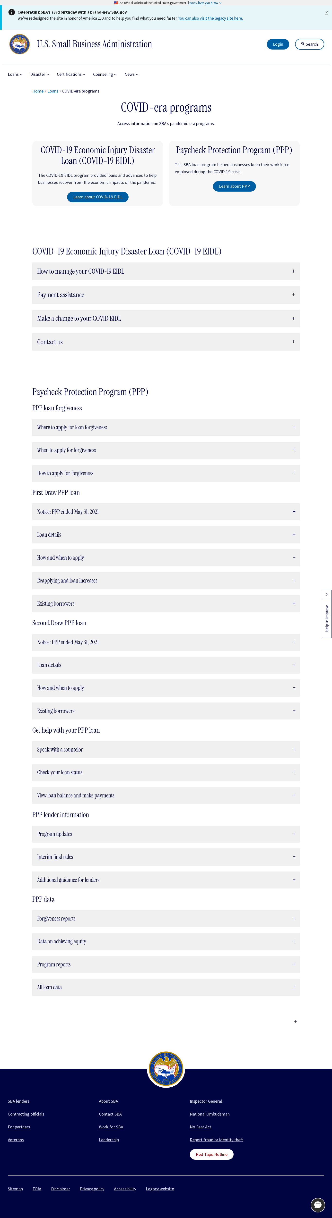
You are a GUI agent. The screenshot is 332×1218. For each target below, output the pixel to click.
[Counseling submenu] (115, 74)
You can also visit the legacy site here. (210, 18)
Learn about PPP (234, 186)
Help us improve (326, 618)
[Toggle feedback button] (327, 594)
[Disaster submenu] (47, 74)
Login (278, 44)
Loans (52, 91)
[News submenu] (137, 74)
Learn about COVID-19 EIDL (97, 197)
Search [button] (311, 44)
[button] (318, 1205)
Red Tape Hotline (211, 1154)
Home (38, 91)
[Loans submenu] (21, 74)
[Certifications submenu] (84, 74)
